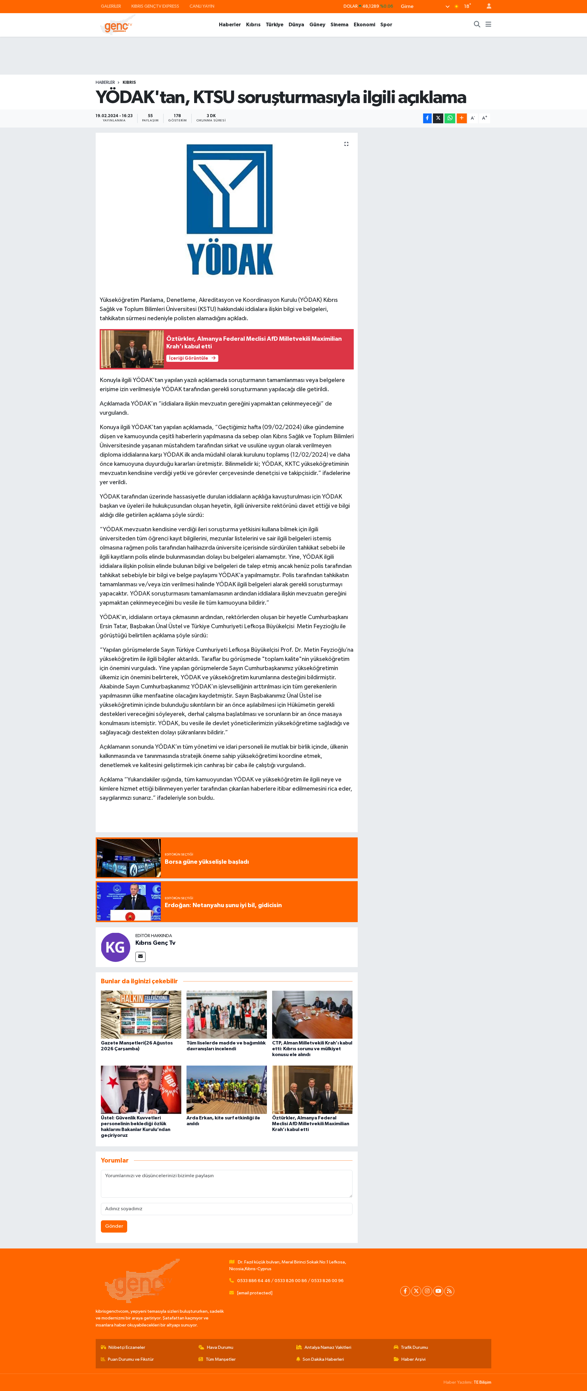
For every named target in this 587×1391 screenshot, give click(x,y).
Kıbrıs (253, 24)
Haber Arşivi (413, 1359)
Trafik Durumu (414, 1347)
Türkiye (274, 24)
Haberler (230, 24)
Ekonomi (364, 24)
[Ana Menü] (488, 25)
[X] (416, 1291)
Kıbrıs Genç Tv (155, 943)
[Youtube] (438, 1291)
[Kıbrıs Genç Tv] (115, 947)
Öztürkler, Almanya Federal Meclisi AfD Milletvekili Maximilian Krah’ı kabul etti (310, 1123)
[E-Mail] (140, 957)
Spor (386, 24)
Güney (317, 24)
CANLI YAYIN (202, 6)
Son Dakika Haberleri (323, 1359)
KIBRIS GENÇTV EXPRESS (155, 6)
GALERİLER (111, 6)
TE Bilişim (482, 1382)
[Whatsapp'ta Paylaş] (450, 118)
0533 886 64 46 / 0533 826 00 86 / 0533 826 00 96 (290, 1280)
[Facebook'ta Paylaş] (427, 118)
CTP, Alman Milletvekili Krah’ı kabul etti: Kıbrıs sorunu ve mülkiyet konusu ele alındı (312, 1048)
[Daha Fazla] (462, 118)
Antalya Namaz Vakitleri (328, 1347)
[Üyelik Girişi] (486, 6)
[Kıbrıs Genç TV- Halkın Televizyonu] (118, 25)
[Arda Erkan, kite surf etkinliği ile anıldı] (226, 1089)
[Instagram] (427, 1291)
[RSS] (449, 1291)
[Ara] (477, 25)
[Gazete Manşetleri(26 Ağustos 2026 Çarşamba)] (141, 1014)
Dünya (296, 24)
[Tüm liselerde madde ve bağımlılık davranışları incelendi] (226, 1014)
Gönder (114, 1226)
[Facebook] (405, 1291)
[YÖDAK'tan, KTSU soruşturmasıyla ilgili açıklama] (227, 209)
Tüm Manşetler (221, 1359)
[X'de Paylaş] (438, 118)
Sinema (339, 24)
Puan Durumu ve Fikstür (131, 1359)
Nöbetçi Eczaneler (127, 1347)
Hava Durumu (220, 1347)
